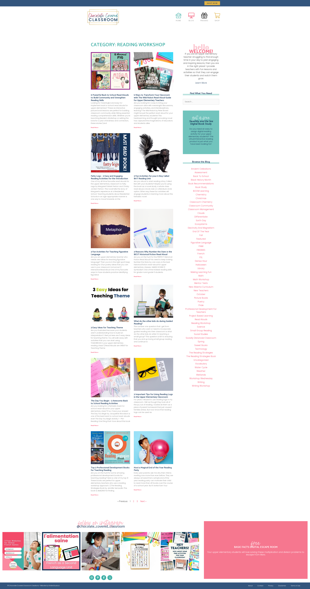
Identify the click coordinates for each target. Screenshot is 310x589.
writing (201, 382)
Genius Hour (201, 261)
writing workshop (201, 385)
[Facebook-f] (103, 577)
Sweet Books (201, 345)
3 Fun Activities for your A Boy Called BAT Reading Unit (151, 177)
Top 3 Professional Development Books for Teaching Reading (110, 469)
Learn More (201, 82)
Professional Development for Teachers (201, 311)
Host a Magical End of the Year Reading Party (153, 469)
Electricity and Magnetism (201, 227)
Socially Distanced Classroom (201, 337)
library (201, 268)
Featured (201, 238)
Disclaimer (282, 586)
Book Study (201, 187)
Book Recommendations (201, 183)
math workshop (201, 279)
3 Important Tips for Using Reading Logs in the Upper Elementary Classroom (153, 396)
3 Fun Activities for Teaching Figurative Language (109, 253)
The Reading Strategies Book (201, 356)
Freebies (204, 20)
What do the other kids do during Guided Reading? (153, 322)
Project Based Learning (201, 315)
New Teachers (201, 290)
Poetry (201, 301)
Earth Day (201, 220)
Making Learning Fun (201, 272)
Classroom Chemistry (201, 202)
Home (178, 20)
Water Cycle (201, 367)
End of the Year (201, 231)
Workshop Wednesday (201, 378)
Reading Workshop (201, 323)
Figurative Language (201, 242)
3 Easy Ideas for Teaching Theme (107, 327)
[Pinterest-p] (97, 577)
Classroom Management (201, 209)
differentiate (201, 216)
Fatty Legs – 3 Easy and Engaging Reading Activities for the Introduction (109, 177)
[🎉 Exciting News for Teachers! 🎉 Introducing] (61, 551)
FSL (201, 257)
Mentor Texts (201, 283)
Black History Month (201, 179)
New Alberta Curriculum (201, 286)
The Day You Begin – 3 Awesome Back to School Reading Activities (109, 402)
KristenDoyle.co (54, 586)
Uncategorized (201, 360)
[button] (212, 3)
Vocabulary (201, 363)
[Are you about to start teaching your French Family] (140, 551)
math (201, 275)
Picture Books (201, 297)
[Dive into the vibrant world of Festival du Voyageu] (101, 551)
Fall (201, 235)
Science (201, 326)
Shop (217, 20)
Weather (201, 371)
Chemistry (201, 194)
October (201, 294)
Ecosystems (201, 224)
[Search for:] (201, 101)
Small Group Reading (201, 330)
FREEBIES (201, 250)
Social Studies (201, 334)
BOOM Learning (201, 191)
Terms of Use (295, 586)
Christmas (201, 198)
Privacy (270, 586)
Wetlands (201, 374)
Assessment (201, 172)
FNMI (201, 246)
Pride (201, 305)
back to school (201, 176)
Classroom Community (201, 205)
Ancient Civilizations (201, 168)
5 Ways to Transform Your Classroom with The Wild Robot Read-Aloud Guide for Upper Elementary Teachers (152, 97)
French (201, 253)
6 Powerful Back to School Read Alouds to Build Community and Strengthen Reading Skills (110, 97)
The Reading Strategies (201, 352)
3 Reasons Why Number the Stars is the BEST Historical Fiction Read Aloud (153, 253)
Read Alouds (201, 319)
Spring (201, 341)
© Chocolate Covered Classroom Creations (23, 586)
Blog (191, 20)
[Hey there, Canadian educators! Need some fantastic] (180, 551)
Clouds (201, 213)
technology (201, 348)
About (250, 586)
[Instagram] (91, 577)
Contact (260, 586)
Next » (143, 501)
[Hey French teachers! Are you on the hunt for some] (21, 551)
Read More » (95, 127)
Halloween (201, 264)
